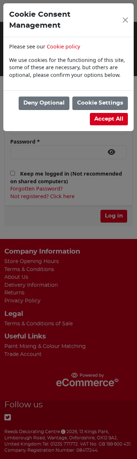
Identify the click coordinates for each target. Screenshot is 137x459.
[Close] (125, 20)
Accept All (108, 119)
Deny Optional (44, 103)
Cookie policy (63, 46)
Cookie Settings (100, 103)
